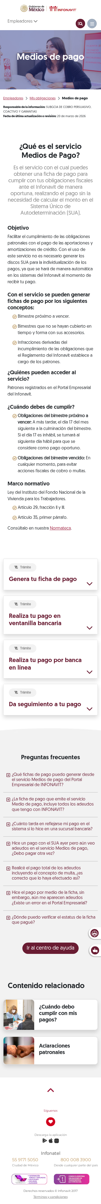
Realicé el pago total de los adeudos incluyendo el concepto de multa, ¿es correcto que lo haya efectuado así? (47, 873)
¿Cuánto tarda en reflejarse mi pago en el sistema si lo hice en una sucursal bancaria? (52, 826)
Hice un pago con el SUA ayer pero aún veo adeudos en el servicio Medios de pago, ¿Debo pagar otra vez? (53, 848)
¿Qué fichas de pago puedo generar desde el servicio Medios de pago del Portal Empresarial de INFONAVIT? (53, 780)
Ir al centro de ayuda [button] (50, 948)
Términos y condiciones (50, 1197)
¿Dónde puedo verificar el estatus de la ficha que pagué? (53, 920)
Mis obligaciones (42, 98)
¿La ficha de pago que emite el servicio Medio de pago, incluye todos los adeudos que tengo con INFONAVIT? (53, 804)
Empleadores (21, 21)
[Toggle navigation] (80, 23)
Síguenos (50, 1110)
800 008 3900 (76, 1159)
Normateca (60, 528)
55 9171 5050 (25, 1159)
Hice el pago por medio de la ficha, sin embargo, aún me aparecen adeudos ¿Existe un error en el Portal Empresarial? (49, 898)
